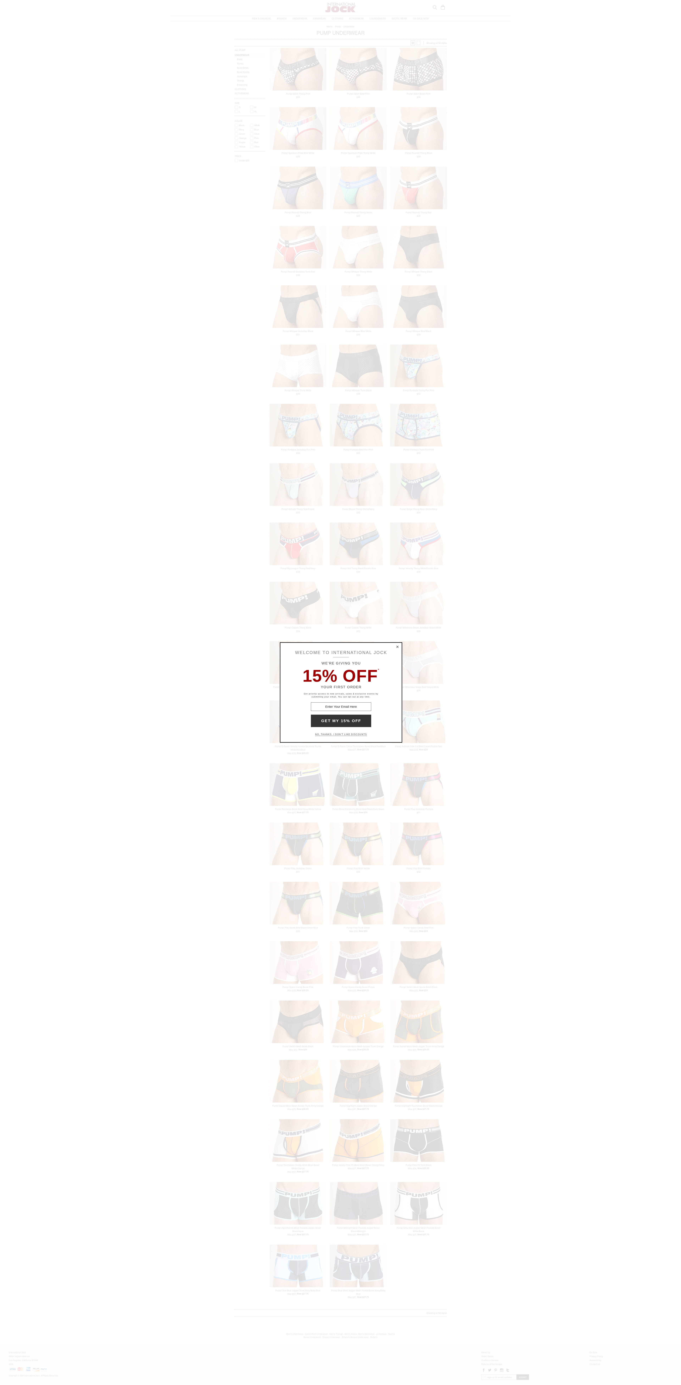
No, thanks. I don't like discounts (341, 734)
